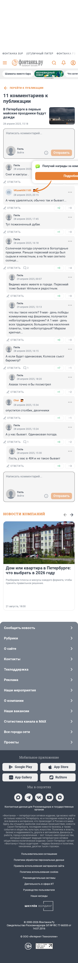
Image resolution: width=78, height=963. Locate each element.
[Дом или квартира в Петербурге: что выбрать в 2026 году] (39, 542)
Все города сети (17, 732)
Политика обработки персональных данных (39, 860)
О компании (14, 701)
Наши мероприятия (20, 690)
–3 (70, 465)
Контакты (12, 659)
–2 (70, 391)
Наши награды (39, 896)
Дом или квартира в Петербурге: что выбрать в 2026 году (38, 570)
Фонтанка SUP (12, 53)
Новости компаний (24, 514)
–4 (70, 267)
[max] (18, 797)
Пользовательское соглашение (39, 854)
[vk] (39, 797)
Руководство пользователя (39, 890)
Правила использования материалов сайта (39, 866)
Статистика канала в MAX (25, 721)
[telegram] (29, 797)
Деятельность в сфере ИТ (39, 884)
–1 (70, 367)
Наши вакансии (16, 711)
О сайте (10, 649)
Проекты (11, 742)
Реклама (11, 680)
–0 (70, 207)
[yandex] (60, 797)
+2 (58, 207)
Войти (20, 152)
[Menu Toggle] (5, 62)
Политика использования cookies (39, 872)
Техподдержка (16, 669)
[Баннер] (49, 73)
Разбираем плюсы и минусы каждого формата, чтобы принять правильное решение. (39, 581)
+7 (58, 367)
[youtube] (49, 797)
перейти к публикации (26, 88)
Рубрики (11, 638)
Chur (16, 400)
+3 (58, 267)
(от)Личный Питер (39, 53)
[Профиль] (73, 62)
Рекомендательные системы (39, 878)
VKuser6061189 (22, 190)
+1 (58, 231)
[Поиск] (54, 62)
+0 (58, 339)
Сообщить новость (19, 628)
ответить (14, 182)
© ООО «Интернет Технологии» (39, 936)
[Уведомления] (63, 62)
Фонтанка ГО (66, 53)
